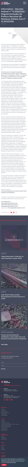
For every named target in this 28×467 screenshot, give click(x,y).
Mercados (2, 436)
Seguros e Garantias (4, 429)
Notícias (3, 253)
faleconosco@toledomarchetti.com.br (12, 385)
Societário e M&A (4, 430)
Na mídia (3, 445)
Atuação (3, 418)
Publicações (9, 332)
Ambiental (3, 420)
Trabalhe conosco (3, 456)
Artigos (2, 446)
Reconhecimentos (4, 411)
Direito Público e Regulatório (6, 425)
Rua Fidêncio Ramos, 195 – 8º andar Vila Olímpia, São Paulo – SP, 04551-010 (11, 389)
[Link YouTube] (11, 400)
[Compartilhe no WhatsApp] (13, 212)
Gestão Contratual (4, 427)
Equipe (2, 442)
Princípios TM (3, 410)
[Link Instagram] (7, 400)
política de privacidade (11, 462)
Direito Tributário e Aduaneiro (6, 426)
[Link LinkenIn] (4, 400)
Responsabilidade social (5, 412)
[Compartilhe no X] (16, 212)
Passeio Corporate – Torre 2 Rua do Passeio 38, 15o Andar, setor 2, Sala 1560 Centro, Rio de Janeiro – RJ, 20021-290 (12, 396)
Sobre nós (3, 409)
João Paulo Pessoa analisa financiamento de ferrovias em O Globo (13, 296)
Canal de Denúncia (4, 415)
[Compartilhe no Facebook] (11, 212)
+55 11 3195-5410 (7, 384)
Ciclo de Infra (3, 437)
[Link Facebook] (9, 400)
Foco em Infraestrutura (4, 434)
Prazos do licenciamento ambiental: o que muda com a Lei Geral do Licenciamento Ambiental (13, 337)
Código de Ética (4, 414)
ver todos (4, 344)
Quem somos (3, 407)
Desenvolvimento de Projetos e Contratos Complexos (10, 424)
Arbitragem (3, 421)
